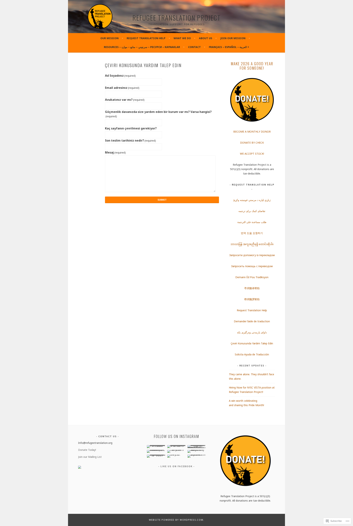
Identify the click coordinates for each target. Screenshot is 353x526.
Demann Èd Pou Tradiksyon (251, 277)
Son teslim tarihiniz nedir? (130, 140)
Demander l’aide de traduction (252, 321)
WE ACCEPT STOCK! (252, 153)
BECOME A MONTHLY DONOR (252, 131)
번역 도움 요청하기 (252, 233)
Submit (162, 199)
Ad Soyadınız (120, 76)
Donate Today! (87, 450)
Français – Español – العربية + (229, 47)
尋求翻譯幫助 (252, 299)
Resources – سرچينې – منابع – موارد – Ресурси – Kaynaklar (142, 47)
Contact (194, 47)
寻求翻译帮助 (252, 288)
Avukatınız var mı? (125, 100)
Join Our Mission (232, 38)
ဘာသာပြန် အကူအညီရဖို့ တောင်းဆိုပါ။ (252, 244)
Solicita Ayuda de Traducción (252, 354)
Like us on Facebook (176, 466)
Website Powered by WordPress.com (176, 519)
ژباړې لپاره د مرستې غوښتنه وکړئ (252, 200)
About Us (205, 38)
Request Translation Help (146, 38)
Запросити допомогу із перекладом (252, 255)
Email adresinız (122, 88)
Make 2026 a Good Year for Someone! (252, 66)
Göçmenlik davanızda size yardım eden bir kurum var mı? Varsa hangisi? (158, 114)
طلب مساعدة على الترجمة (251, 222)
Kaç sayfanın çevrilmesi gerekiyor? (131, 128)
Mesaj (115, 152)
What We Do (182, 38)
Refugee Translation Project (176, 17)
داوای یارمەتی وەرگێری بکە (252, 332)
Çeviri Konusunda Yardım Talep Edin (252, 343)
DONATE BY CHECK (252, 142)
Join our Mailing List (90, 457)
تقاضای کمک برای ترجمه (251, 211)
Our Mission (109, 38)
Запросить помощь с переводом (252, 266)
